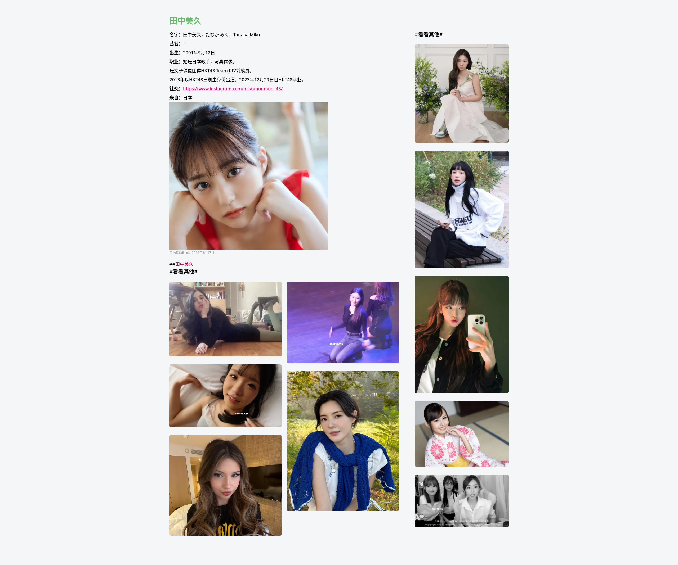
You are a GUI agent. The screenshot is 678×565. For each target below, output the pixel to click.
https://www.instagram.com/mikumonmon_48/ (233, 88)
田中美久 (184, 264)
